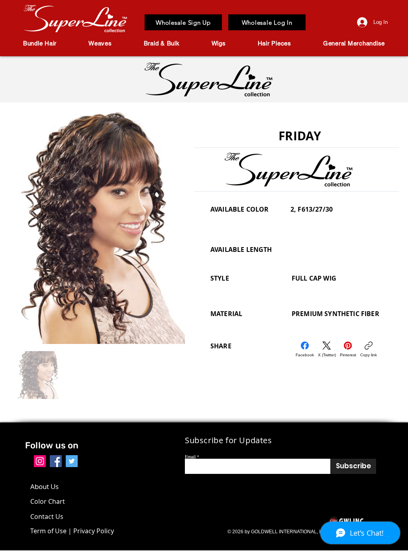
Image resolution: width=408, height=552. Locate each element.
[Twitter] (72, 461)
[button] (40, 43)
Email (190, 456)
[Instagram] (40, 461)
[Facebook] (56, 461)
